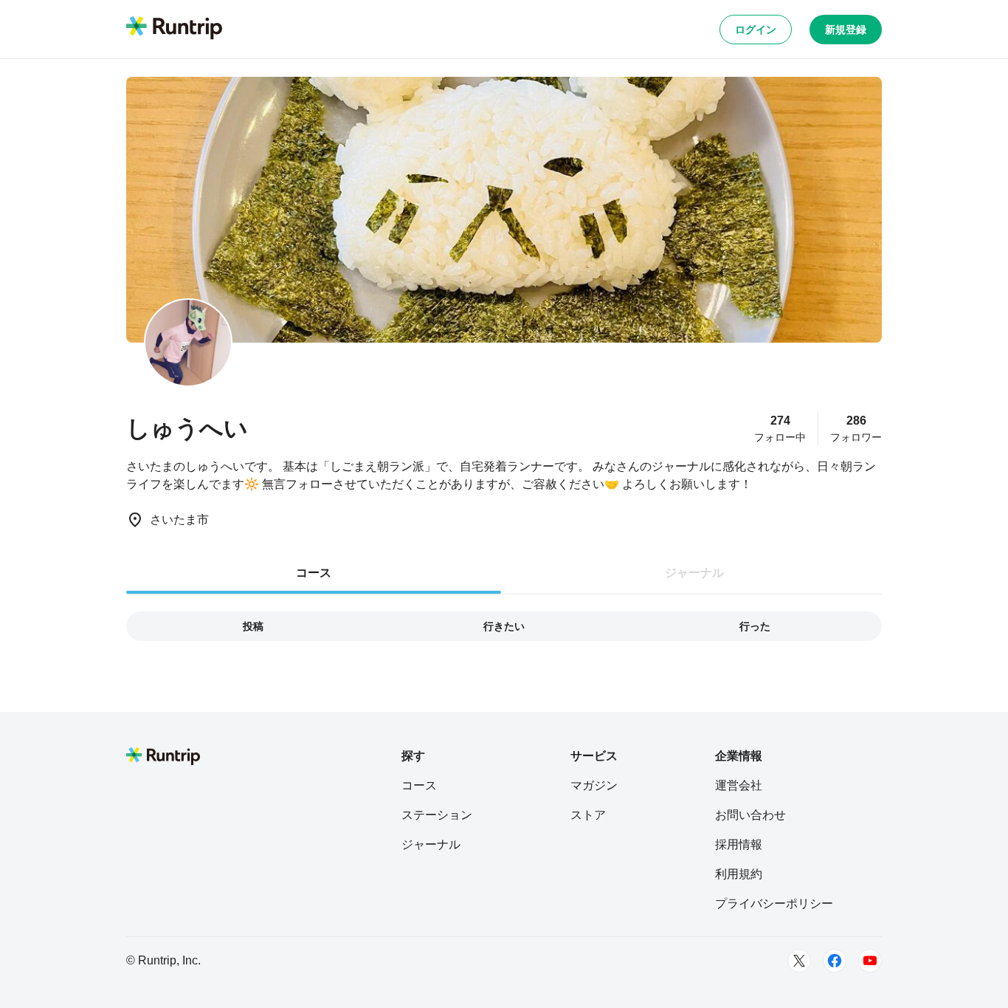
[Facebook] (834, 961)
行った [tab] (754, 626)
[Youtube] (870, 961)
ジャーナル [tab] (694, 572)
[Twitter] (799, 961)
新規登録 (845, 29)
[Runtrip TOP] (174, 28)
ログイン (755, 29)
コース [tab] (313, 572)
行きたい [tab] (504, 626)
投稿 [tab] (253, 626)
